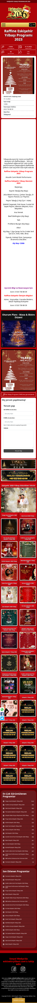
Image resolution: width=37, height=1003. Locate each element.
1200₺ (5, 104)
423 (33, 833)
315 (33, 847)
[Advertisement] (18, 139)
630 (33, 815)
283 (33, 855)
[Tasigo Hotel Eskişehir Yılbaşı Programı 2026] (18, 464)
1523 (32, 801)
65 (33, 862)
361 (33, 840)
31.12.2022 (28, 46)
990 (33, 805)
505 (33, 826)
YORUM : (6, 428)
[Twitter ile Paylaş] (2, 718)
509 (33, 822)
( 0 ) (28, 51)
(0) (11, 51)
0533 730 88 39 (8, 109)
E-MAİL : (9, 418)
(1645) (11, 46)
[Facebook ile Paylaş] (2, 714)
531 (33, 819)
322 (33, 844)
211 (33, 858)
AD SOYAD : (10, 409)
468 (33, 830)
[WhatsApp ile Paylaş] (2, 709)
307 (33, 851)
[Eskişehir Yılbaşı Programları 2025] (18, 475)
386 (33, 837)
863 (33, 808)
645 (33, 812)
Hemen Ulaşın (19, 1000)
